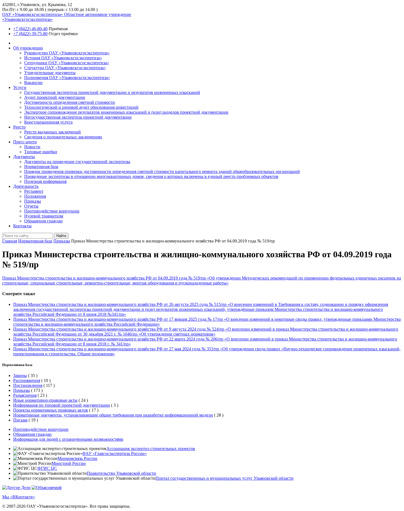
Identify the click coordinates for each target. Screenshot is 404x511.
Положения (35, 196)
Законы (20, 375)
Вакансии (33, 82)
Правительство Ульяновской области (121, 473)
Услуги (19, 87)
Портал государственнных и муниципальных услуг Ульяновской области (225, 478)
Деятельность (25, 186)
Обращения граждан (43, 221)
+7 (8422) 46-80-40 (30, 28)
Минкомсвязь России (77, 458)
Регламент (33, 191)
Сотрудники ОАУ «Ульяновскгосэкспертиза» (66, 62)
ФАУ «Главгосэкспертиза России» (114, 453)
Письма (20, 420)
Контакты (22, 226)
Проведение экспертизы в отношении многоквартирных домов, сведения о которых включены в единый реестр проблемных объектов (151, 176)
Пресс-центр (25, 141)
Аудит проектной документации (54, 97)
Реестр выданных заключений (52, 132)
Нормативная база (41, 166)
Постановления (27, 385)
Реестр (19, 127)
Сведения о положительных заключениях (63, 137)
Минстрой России (69, 463)
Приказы (32, 201)
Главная (9, 241)
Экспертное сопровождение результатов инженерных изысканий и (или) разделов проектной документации (126, 112)
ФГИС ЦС (47, 468)
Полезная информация (45, 181)
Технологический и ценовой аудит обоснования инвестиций (81, 107)
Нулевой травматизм (43, 216)
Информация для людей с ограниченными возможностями (68, 439)
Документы (24, 156)
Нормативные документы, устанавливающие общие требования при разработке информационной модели (113, 415)
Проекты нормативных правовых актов (50, 410)
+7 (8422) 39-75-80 (30, 33)
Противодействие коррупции (51, 211)
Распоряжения (26, 380)
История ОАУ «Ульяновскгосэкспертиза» (63, 57)
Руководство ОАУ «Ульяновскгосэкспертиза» (67, 53)
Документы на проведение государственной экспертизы (77, 161)
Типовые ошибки (40, 151)
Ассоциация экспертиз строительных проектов (150, 448)
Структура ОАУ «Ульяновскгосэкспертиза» (65, 67)
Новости (32, 146)
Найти (61, 236)
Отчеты (31, 206)
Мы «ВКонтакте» (18, 497)
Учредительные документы (50, 72)
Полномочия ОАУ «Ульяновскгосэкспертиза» (67, 77)
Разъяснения (25, 395)
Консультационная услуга (48, 122)
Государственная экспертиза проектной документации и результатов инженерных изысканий (112, 92)
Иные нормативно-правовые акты (45, 400)
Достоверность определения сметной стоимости (69, 102)
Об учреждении (28, 48)
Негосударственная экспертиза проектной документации (78, 117)
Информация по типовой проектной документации (61, 405)
